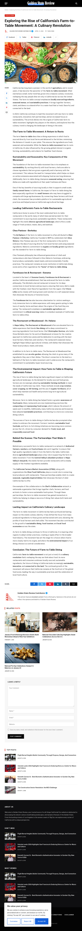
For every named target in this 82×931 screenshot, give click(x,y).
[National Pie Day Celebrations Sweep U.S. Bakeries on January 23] (22, 653)
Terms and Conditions (52, 915)
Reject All (27, 921)
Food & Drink (10, 15)
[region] (27, 915)
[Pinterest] (7, 107)
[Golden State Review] (40, 3)
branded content (38, 597)
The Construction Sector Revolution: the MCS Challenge (37, 787)
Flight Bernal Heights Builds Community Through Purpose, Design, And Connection (47, 755)
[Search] (76, 3)
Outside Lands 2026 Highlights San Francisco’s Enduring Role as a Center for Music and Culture (47, 767)
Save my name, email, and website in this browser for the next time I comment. (36, 730)
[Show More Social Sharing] (56, 37)
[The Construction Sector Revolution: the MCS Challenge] (10, 790)
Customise (14, 921)
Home (6, 10)
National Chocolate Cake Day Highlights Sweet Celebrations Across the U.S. (58, 636)
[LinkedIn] (7, 103)
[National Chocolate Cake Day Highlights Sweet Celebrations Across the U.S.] (59, 622)
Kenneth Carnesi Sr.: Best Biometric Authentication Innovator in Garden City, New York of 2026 (46, 778)
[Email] (7, 112)
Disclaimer (69, 915)
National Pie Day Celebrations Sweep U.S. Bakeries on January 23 (19, 667)
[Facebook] (7, 93)
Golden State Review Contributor (21, 31)
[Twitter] (7, 98)
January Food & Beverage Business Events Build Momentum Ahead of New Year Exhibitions (22, 636)
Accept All (42, 921)
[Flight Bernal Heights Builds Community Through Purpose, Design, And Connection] (10, 757)
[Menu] (6, 3)
